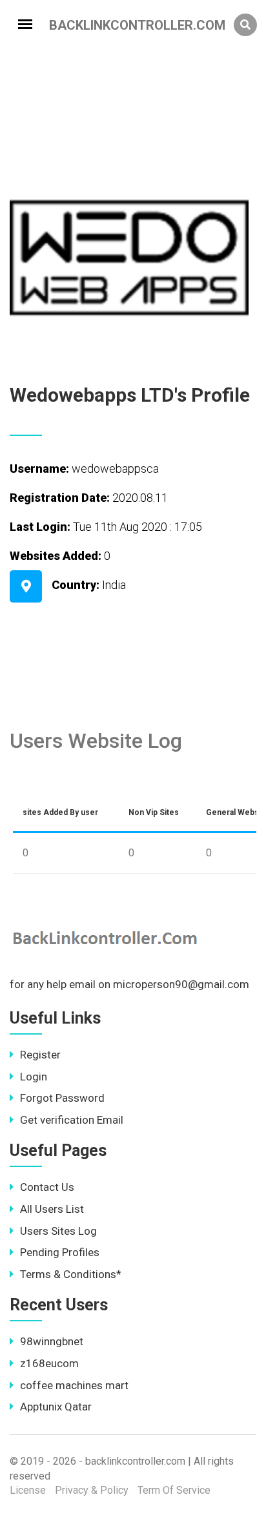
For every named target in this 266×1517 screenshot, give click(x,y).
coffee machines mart (74, 1385)
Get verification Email (71, 1119)
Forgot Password (62, 1097)
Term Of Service (174, 1490)
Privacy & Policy (91, 1490)
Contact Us (47, 1187)
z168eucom (49, 1363)
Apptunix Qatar (56, 1406)
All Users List (52, 1208)
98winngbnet (51, 1341)
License (28, 1490)
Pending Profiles (59, 1252)
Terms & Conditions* (70, 1274)
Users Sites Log (58, 1230)
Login (33, 1076)
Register (40, 1054)
